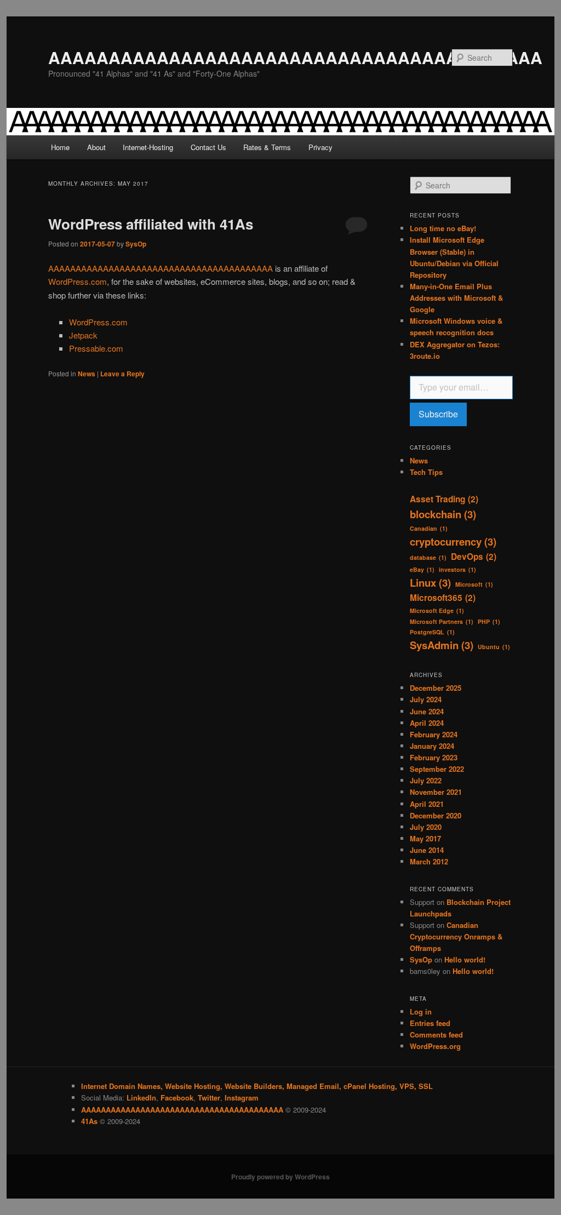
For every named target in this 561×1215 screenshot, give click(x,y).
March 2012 (429, 861)
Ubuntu (494, 647)
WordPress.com (77, 281)
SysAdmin (441, 645)
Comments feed (436, 1034)
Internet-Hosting (148, 147)
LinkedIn (141, 1097)
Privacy (320, 147)
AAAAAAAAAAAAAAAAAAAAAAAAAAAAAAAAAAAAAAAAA (295, 57)
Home (60, 147)
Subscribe (438, 414)
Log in (421, 1011)
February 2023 (433, 757)
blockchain (443, 514)
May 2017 (425, 838)
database (428, 557)
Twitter (209, 1097)
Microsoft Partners (441, 621)
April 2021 (427, 804)
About (96, 147)
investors (457, 569)
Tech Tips (426, 472)
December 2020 (435, 815)
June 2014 (427, 850)
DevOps (473, 557)
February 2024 (433, 734)
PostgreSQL (432, 632)
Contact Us (208, 147)
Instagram (242, 1097)
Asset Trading (444, 499)
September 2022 (437, 769)
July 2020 (426, 827)
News (86, 374)
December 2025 (435, 688)
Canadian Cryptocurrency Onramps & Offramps (456, 936)
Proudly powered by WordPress (280, 1177)
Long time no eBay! (443, 228)
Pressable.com (96, 348)
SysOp (135, 244)
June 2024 (427, 711)
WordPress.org (435, 1046)
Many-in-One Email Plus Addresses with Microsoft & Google (456, 297)
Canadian (429, 528)
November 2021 (436, 792)
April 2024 (427, 723)
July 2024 (426, 699)
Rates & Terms (267, 147)
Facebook (177, 1097)
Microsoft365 (443, 598)
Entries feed (430, 1023)
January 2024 (432, 746)
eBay (422, 569)
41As (89, 1121)
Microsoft (474, 584)
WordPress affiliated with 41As (150, 224)
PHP (489, 621)
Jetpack (83, 335)
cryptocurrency (453, 541)
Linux (430, 582)
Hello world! (464, 959)
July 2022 (426, 780)
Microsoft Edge (437, 610)
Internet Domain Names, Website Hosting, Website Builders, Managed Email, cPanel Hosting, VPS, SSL (257, 1086)
